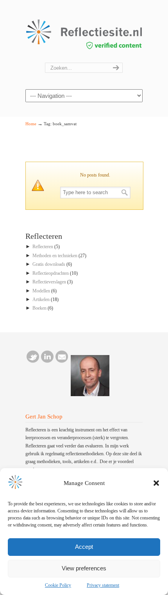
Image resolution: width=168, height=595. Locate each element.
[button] (156, 483)
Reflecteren (42, 246)
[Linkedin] (47, 361)
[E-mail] (61, 361)
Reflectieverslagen (49, 282)
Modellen (41, 291)
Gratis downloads (48, 264)
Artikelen (41, 299)
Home (30, 123)
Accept (84, 546)
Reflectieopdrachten (50, 273)
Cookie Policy (58, 585)
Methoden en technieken (54, 255)
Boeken (39, 308)
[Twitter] (33, 361)
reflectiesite (84, 31)
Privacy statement (103, 585)
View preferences (84, 568)
